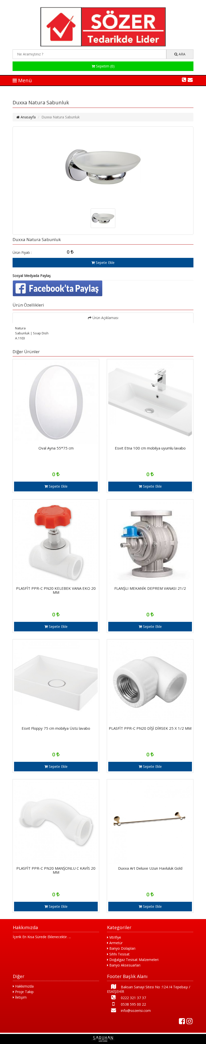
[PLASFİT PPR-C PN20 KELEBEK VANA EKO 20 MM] (56, 582)
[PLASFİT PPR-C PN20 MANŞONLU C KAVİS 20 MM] (56, 862)
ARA (181, 54)
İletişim (20, 997)
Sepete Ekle (105, 262)
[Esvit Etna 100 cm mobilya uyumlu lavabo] (150, 442)
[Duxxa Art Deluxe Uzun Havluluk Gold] (150, 862)
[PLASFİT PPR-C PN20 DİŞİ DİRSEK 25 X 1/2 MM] (150, 722)
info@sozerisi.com (135, 1010)
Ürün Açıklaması (104, 317)
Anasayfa (28, 117)
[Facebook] (182, 1021)
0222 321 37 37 (133, 997)
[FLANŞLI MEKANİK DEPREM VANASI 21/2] (150, 582)
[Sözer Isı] (103, 45)
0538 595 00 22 (133, 1004)
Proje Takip (24, 991)
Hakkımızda (24, 986)
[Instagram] (189, 1021)
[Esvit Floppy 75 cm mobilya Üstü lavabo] (56, 722)
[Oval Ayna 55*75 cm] (56, 442)
